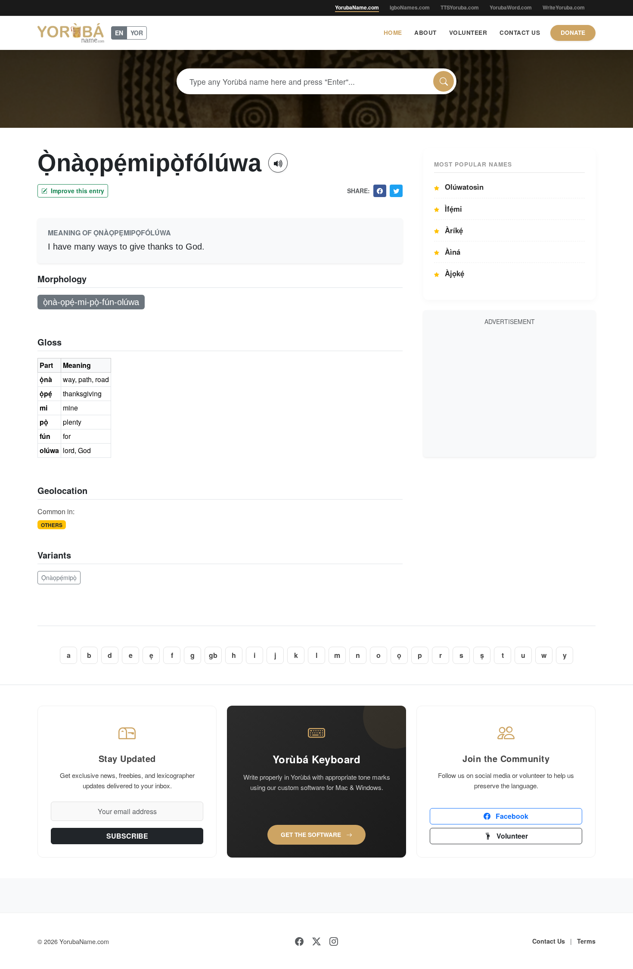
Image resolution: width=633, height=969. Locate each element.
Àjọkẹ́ (453, 273)
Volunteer (468, 32)
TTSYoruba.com (460, 7)
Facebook (511, 816)
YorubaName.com (357, 7)
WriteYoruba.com (564, 7)
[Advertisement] (509, 390)
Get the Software (312, 834)
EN (119, 32)
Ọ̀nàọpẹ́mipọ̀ (59, 577)
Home (393, 32)
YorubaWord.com (511, 7)
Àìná (451, 252)
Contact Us (520, 32)
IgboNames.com (410, 7)
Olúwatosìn (463, 187)
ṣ (482, 655)
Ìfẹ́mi (452, 209)
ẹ (151, 655)
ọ (399, 655)
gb (213, 655)
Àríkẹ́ (453, 230)
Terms (586, 941)
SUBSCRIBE (127, 836)
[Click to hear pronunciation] (278, 163)
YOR (136, 32)
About (425, 32)
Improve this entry (76, 190)
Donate (573, 32)
